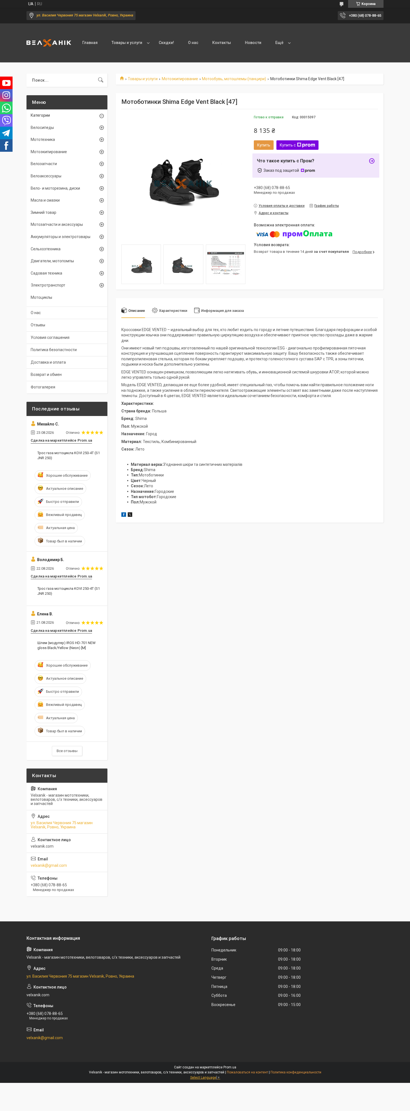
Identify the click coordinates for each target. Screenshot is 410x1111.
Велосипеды (42, 127)
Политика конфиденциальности (296, 1072)
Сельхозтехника (46, 249)
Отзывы (38, 325)
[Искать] (100, 80)
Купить (263, 145)
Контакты (221, 42)
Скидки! (166, 42)
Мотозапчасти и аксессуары (57, 224)
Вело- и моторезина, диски (55, 188)
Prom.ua (229, 1067)
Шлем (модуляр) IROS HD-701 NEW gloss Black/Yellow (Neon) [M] (66, 645)
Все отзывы (67, 751)
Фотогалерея (43, 387)
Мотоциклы (41, 297)
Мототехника (43, 139)
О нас (193, 42)
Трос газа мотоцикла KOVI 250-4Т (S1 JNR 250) (68, 455)
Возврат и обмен (46, 374)
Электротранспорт (48, 285)
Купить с (288, 145)
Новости (253, 42)
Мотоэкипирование (180, 79)
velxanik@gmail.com (49, 865)
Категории (40, 115)
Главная (90, 42)
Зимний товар (43, 212)
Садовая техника (46, 273)
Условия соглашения (50, 337)
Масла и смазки (45, 200)
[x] (130, 515)
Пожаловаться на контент (247, 1072)
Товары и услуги (127, 42)
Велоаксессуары (46, 176)
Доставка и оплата (48, 362)
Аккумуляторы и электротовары (60, 236)
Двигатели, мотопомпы (52, 261)
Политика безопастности (54, 350)
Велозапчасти (44, 163)
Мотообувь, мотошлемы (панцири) (234, 79)
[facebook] (123, 515)
